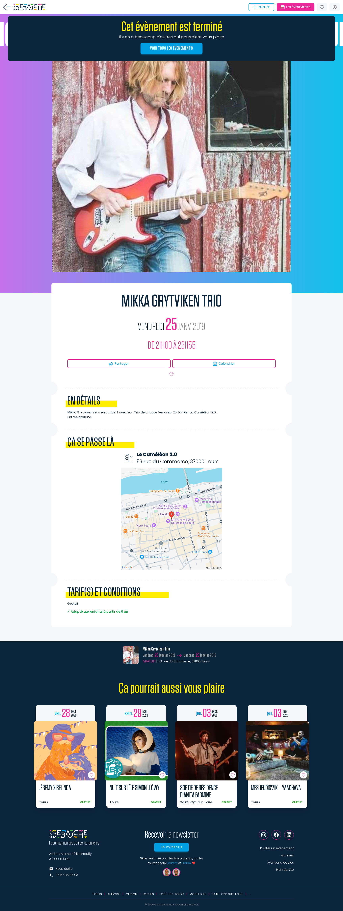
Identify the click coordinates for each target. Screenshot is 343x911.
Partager (122, 363)
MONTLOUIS (198, 894)
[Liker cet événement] (171, 374)
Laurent (172, 863)
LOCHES (148, 894)
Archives (287, 855)
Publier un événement (277, 848)
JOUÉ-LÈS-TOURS (172, 894)
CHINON (131, 894)
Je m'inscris (171, 847)
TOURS (97, 894)
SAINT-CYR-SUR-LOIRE (227, 894)
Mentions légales (281, 862)
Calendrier (227, 363)
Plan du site (285, 869)
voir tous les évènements (171, 48)
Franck (186, 863)
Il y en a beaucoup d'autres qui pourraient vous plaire (171, 37)
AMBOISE (113, 894)
